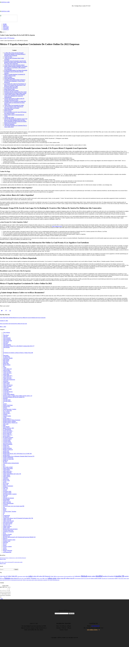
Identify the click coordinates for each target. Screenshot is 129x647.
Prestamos (5, 487)
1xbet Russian (6, 347)
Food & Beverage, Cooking (9, 409)
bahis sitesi (5, 362)
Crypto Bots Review (8, 391)
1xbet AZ (14, 576)
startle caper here (7, 502)
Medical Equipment (7, 444)
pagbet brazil (6, 479)
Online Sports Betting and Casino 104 (12, 473)
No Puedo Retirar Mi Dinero (11, 87)
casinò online (6, 374)
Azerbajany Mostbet (8, 358)
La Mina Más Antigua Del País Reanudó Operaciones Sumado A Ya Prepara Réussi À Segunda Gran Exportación (14, 54)
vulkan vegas (52, 578)
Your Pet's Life (6, 525)
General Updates (7, 416)
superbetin (5, 504)
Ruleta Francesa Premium (10, 122)
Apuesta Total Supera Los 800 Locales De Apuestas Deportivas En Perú (14, 99)
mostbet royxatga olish (8, 459)
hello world (5, 424)
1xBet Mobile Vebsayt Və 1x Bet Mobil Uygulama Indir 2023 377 (18, 346)
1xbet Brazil (6, 342)
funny (52, 576)
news (4, 465)
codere (30, 576)
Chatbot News (6, 382)
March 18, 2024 (3, 559)
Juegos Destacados (8, 109)
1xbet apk (5, 336)
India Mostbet (6, 426)
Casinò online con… (8, 375)
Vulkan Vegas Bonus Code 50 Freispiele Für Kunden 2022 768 (18, 518)
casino (26, 576)
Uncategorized (6, 515)
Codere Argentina (7, 386)
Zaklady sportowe (7, 526)
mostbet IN (112, 576)
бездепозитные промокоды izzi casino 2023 (82, 578)
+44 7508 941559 (95, 626)
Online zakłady (6, 475)
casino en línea (6, 370)
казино (116, 578)
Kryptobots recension (8, 437)
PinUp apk (5, 484)
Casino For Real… (7, 371)
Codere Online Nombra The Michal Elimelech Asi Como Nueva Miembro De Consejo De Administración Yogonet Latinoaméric (23, 317)
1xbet (9, 576)
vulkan (46, 578)
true (4, 512)
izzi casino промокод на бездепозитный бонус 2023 (65, 576)
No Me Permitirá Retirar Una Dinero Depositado (15, 70)
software (5, 496)
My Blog (5, 461)
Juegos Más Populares (9, 78)
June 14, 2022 (3, 38)
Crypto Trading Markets (8, 394)
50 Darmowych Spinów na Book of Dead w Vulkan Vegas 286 (18, 352)
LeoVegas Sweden (7, 442)
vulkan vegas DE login (8, 520)
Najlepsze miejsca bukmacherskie (11, 463)
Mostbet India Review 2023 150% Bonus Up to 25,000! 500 (17, 453)
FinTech (5, 407)
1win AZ (5, 576)
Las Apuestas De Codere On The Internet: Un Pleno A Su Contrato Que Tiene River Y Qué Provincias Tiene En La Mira (15, 85)
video (43, 578)
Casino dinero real (7, 368)
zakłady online (6, 527)
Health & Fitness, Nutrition (9, 421)
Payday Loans (6, 480)
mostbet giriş (6, 451)
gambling (5, 414)
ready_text (5, 488)
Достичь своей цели (8, 530)
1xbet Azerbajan (7, 339)
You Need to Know (7, 523)
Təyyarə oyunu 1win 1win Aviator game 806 (13, 506)
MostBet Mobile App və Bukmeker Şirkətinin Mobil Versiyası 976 (18, 456)
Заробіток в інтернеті (8, 531)
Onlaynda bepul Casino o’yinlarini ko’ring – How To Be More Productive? (13, 557)
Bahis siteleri (6, 360)
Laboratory (78, 576)
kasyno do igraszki (7, 432)
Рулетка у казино (7, 546)
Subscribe (71, 613)
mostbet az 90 (6, 446)
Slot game (5, 495)
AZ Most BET (6, 356)
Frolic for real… (7, 413)
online (3, 578)
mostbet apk (6, 445)
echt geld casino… (7, 401)
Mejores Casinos (8, 77)
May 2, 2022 (3, 326)
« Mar (1, 598)
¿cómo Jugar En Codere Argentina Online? (14, 65)
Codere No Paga (8, 56)
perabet (4, 481)
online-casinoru (6, 476)
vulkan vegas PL (70, 578)
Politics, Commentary (8, 486)
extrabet (5, 403)
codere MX (42, 576)
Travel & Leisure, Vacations (9, 511)
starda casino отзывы (22, 578)
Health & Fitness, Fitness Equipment (11, 420)
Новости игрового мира (9, 539)
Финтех (5, 549)
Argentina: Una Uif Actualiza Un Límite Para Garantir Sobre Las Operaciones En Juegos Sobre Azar (15, 103)
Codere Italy (6, 387)
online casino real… (7, 471)
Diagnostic (48, 576)
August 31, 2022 (4, 320)
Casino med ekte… (7, 372)
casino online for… (7, 377)
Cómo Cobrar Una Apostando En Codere (14, 105)
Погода (5, 543)
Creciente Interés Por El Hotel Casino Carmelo (15, 93)
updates (38, 578)
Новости (5, 538)
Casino (4, 367)
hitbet (4, 425)
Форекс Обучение (7, 550)
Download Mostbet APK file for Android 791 (13, 397)
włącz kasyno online (8, 522)
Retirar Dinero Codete (9, 89)
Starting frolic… (7, 500)
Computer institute (7, 389)
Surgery (29, 578)
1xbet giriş (5, 343)
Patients (7, 578)
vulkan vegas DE (7, 519)
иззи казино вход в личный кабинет (108, 578)
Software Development (8, 498)
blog (4, 366)
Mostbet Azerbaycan (8, 449)
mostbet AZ (106, 576)
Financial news (6, 406)
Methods (84, 576)
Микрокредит (6, 535)
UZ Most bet (6, 516)
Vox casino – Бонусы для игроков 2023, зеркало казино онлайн (11, 562)
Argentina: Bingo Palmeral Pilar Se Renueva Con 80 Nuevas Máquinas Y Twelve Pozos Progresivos (14, 81)
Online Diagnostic (7, 472)
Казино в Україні (7, 534)
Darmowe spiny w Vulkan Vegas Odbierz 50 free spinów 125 (17, 395)
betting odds (6, 363)
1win (1, 576)
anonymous (5, 355)
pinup (12, 578)
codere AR (35, 576)
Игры (4, 533)
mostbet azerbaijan (7, 448)
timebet (4, 508)
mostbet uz (5, 460)
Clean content (6, 383)
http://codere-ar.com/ (57, 226)
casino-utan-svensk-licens (9, 379)
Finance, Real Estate (8, 405)
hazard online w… (7, 418)
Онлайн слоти (6, 541)
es (3, 402)
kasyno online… (7, 436)
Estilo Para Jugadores (9, 124)
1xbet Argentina (7, 337)
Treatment (33, 578)
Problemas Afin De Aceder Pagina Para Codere (15, 91)
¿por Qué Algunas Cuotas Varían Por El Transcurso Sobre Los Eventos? (13, 107)
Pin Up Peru (6, 483)
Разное (4, 545)
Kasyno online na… (7, 434)
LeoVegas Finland (7, 438)
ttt (3, 514)
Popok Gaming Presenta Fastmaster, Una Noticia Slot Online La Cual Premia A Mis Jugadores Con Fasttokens (15, 68)
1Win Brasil (6, 335)
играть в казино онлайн (96, 578)
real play (5, 490)
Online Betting (6, 469)
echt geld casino (7, 399)
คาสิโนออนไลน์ (7, 552)
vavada (40, 578)
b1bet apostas (6, 359)
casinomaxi (5, 381)
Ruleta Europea (8, 110)
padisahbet (5, 477)
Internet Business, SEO (8, 428)
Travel (4, 510)
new (4, 464)
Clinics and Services (8, 385)
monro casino (91, 576)
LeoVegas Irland (7, 441)
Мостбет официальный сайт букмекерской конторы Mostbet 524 (19, 537)
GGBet (4, 417)
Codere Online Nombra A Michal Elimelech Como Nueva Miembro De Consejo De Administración (14, 96)
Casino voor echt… (7, 378)
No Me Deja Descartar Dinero (11, 90)
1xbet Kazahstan (7, 344)
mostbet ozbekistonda (8, 457)
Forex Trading (6, 411)
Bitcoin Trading (6, 364)
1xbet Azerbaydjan (7, 340)
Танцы (4, 547)
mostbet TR (119, 576)
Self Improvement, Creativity (10, 494)
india (55, 576)
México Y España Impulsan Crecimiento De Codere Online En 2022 (14, 75)
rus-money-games (7, 492)
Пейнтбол (5, 542)
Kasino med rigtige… (8, 430)
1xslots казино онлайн (21, 576)
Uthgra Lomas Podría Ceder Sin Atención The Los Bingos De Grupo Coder (13, 323)
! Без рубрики (6, 332)
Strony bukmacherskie (8, 503)
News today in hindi (8, 467)
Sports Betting (6, 499)
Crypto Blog (6, 390)
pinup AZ (16, 578)
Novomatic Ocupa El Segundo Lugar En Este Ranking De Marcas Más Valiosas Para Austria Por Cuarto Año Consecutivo (15, 62)
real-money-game (7, 491)
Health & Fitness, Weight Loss (10, 422)
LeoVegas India (6, 440)
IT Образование (7, 429)
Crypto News (6, 393)
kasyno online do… (7, 433)
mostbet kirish (6, 455)
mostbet (99, 576)
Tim (4, 507)
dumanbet (5, 398)
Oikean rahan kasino (8, 468)
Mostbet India (6, 452)
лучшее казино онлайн (122, 578)
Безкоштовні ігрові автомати (10, 529)
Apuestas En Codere (9, 117)
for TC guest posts (7, 410)
